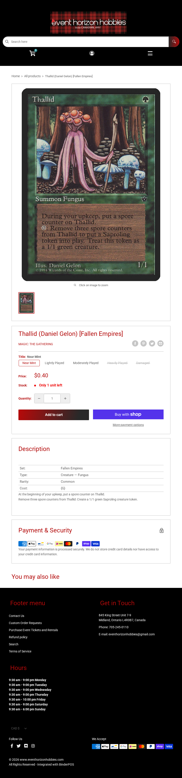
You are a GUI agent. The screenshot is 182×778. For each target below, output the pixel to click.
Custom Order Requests (25, 623)
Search (13, 644)
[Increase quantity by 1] (65, 398)
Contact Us (16, 616)
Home (16, 76)
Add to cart (54, 415)
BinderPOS (66, 764)
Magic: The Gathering (35, 344)
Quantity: (25, 398)
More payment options (128, 425)
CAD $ (15, 728)
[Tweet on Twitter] (152, 343)
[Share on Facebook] (135, 343)
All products (32, 76)
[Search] (174, 41)
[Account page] (91, 54)
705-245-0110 (119, 627)
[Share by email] (160, 343)
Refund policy (18, 637)
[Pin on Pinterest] (143, 343)
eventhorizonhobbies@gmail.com (132, 634)
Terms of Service (20, 651)
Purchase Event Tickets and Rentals (33, 630)
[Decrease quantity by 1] (39, 398)
